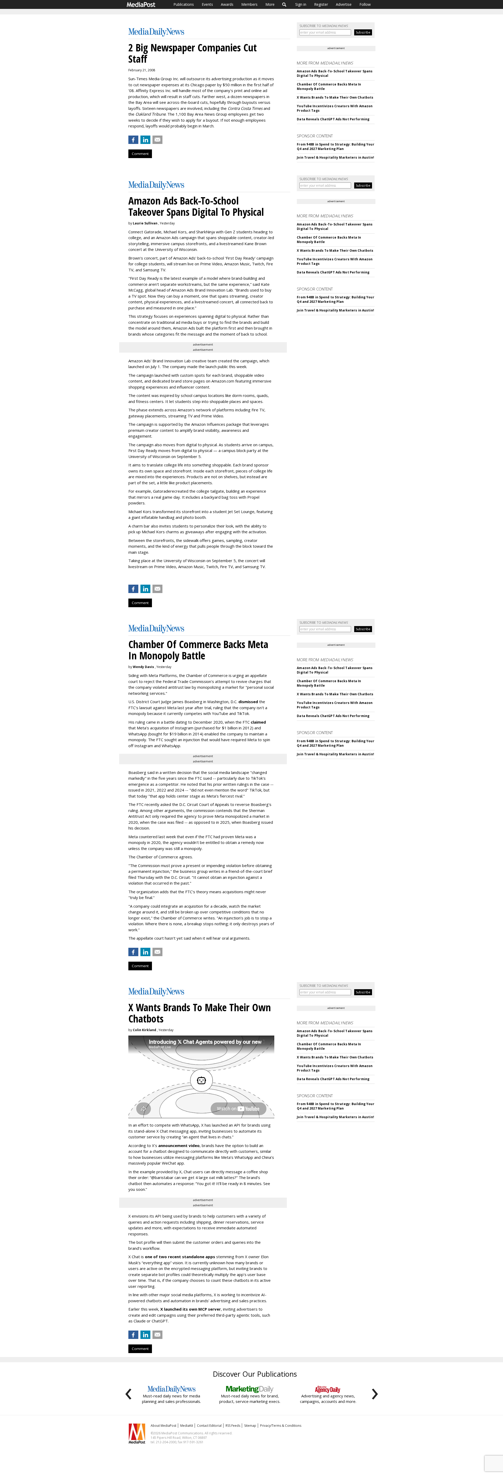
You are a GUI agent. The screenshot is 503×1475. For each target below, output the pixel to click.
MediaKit (186, 1425)
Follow (365, 4)
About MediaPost (163, 1425)
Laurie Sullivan (145, 223)
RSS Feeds (233, 1425)
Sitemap (250, 1425)
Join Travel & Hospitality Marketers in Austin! (335, 157)
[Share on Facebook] (133, 140)
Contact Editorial (209, 1425)
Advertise (344, 4)
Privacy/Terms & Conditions (280, 1425)
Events (207, 4)
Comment (140, 153)
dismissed (248, 701)
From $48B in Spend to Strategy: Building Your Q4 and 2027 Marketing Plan (335, 146)
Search (284, 4)
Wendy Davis (143, 667)
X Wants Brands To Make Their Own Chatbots (335, 97)
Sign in (300, 4)
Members (249, 4)
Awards (227, 4)
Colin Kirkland (144, 1030)
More (270, 4)
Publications (183, 4)
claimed (258, 722)
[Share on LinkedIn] (145, 140)
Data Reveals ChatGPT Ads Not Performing (333, 119)
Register (321, 4)
